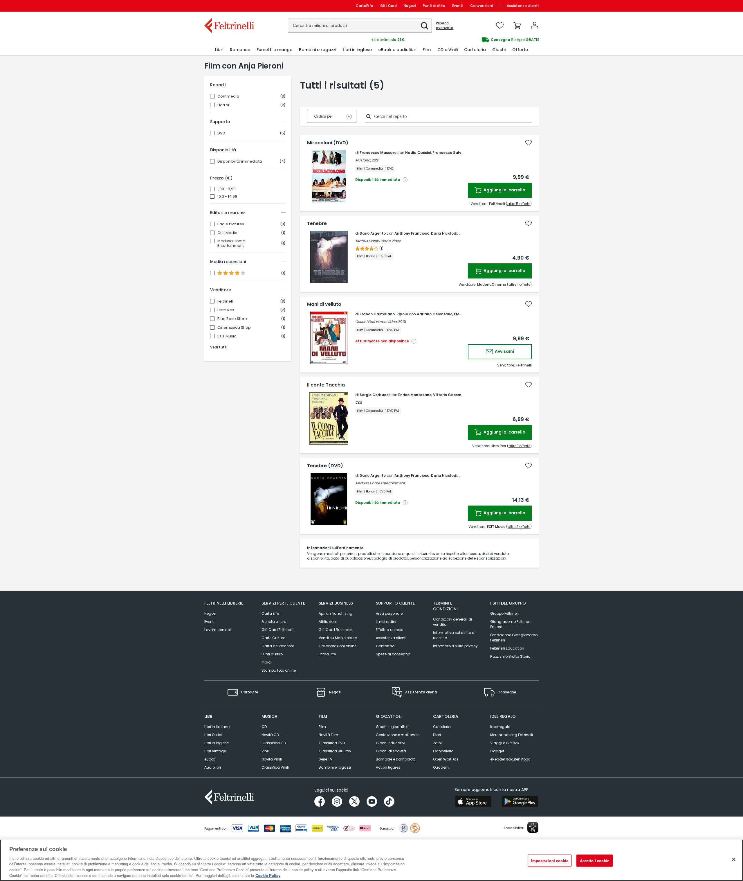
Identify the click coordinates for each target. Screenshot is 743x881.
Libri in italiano (217, 726)
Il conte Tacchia (326, 385)
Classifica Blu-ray (335, 751)
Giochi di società (391, 751)
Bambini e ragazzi (335, 767)
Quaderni (441, 767)
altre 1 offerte (519, 284)
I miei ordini (386, 621)
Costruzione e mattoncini (398, 734)
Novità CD (270, 734)
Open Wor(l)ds (446, 759)
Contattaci (385, 645)
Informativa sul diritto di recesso (454, 635)
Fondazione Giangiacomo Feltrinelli (514, 637)
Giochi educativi (390, 742)
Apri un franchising (335, 613)
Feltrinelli (225, 301)
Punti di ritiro (434, 5)
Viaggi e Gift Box (504, 742)
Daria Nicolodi (444, 233)
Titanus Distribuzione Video (378, 240)
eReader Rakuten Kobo (510, 759)
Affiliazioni (328, 621)
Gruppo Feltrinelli (504, 613)
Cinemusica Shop (234, 327)
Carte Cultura (274, 637)
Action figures (388, 767)
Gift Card (388, 5)
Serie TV (325, 759)
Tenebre (317, 223)
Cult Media (227, 233)
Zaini (437, 742)
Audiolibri (212, 767)
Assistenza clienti (523, 5)
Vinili (266, 751)
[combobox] (360, 26)
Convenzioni (481, 5)
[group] (455, 40)
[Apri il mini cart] (517, 25)
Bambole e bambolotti (396, 759)
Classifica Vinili (275, 767)
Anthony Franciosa (412, 233)
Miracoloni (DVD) (327, 143)
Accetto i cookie (594, 860)
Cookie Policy (267, 875)
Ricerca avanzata (444, 25)
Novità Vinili (272, 759)
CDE (358, 402)
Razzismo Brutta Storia (510, 656)
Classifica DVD (332, 742)
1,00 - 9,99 (226, 189)
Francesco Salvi (447, 152)
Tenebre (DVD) (325, 466)
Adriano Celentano (434, 314)
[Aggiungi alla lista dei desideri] (528, 142)
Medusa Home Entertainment (231, 243)
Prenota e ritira (274, 621)
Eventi (457, 5)
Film (322, 726)
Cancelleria (443, 751)
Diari (437, 734)
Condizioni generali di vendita (452, 622)
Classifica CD (274, 742)
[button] (424, 26)
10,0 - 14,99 (227, 196)
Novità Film (328, 734)
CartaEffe (364, 5)
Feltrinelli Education (507, 648)
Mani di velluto (324, 304)
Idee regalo (500, 726)
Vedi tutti (218, 347)
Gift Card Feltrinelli (277, 629)
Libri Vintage (215, 751)
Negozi (410, 5)
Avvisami (504, 351)
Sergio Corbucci (374, 394)
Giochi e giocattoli (392, 726)
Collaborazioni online (337, 645)
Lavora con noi (217, 629)
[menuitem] (219, 49)
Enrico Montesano (415, 394)
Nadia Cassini (418, 152)
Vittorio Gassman (449, 394)
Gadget (497, 751)
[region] (371, 860)
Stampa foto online (279, 670)
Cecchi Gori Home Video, (376, 321)
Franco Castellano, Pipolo (384, 314)
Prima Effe (327, 654)
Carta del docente (278, 645)
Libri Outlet (213, 734)
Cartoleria (442, 726)
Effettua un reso (389, 629)
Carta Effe (270, 613)
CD (264, 726)
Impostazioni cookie (549, 860)
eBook (209, 759)
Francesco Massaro (378, 152)
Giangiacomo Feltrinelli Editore (510, 624)
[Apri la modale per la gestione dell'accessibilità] (533, 827)
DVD (221, 133)
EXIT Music (226, 336)
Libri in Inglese (216, 742)
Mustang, (363, 160)
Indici (266, 662)
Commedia (228, 96)
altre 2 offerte (519, 526)
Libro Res (225, 310)
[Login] (534, 25)
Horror (223, 105)
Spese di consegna (393, 654)
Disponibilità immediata (239, 161)
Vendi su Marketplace (338, 637)
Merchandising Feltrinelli (511, 734)
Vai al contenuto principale (229, 5)
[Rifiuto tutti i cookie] (733, 859)
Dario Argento (373, 233)
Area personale (389, 613)
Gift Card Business (335, 629)
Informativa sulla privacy (455, 645)
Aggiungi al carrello (504, 190)
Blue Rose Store (232, 319)
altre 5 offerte (518, 203)
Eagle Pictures (230, 224)
